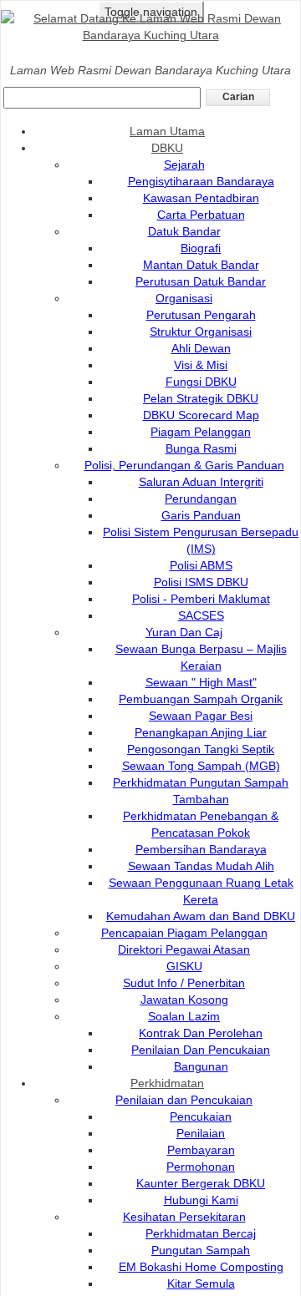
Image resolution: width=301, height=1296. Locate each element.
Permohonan (200, 1166)
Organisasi (184, 298)
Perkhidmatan (167, 1083)
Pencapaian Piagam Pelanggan (184, 932)
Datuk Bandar (184, 231)
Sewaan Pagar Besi (201, 715)
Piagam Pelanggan (200, 431)
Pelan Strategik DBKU (200, 398)
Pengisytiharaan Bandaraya (201, 181)
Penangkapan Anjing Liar (201, 732)
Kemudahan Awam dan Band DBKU (200, 916)
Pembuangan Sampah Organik (201, 699)
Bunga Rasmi (201, 448)
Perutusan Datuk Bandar (200, 281)
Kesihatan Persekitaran (184, 1216)
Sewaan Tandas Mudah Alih (201, 866)
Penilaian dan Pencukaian (184, 1099)
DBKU (167, 147)
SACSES (201, 615)
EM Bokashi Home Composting (201, 1266)
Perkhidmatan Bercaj (200, 1233)
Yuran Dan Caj (183, 632)
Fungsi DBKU (201, 381)
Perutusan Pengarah (201, 314)
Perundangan (201, 498)
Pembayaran (201, 1150)
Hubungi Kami (201, 1200)
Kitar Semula (201, 1283)
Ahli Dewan (201, 348)
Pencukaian (201, 1116)
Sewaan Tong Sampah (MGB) (201, 765)
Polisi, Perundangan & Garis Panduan (184, 465)
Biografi (201, 248)
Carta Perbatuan (201, 214)
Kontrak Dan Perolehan (201, 1033)
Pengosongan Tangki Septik (200, 749)
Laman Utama (167, 131)
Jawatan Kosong (184, 999)
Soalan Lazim (184, 1016)
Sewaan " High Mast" (201, 682)
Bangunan (201, 1066)
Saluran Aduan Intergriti (201, 482)
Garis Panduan (201, 515)
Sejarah (184, 164)
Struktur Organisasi (201, 331)
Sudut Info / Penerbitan (184, 983)
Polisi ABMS (201, 565)
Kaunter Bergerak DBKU (200, 1183)
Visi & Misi (200, 365)
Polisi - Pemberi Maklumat (201, 598)
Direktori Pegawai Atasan (184, 949)
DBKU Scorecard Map (201, 415)
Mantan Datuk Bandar (201, 264)
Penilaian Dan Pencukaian (200, 1049)
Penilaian (200, 1133)
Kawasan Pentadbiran (201, 198)
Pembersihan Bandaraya (201, 849)
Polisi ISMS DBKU (201, 582)
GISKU (184, 966)
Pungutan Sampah (200, 1250)
